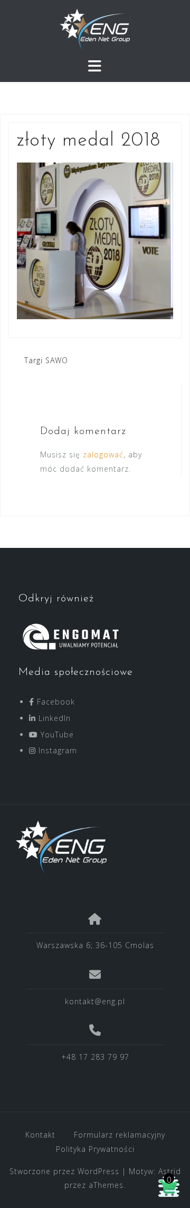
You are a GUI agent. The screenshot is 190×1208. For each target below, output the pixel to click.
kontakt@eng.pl (95, 1001)
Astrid (169, 1171)
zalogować (103, 454)
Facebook (54, 702)
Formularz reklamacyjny (119, 1135)
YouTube (56, 734)
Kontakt (40, 1135)
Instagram (56, 750)
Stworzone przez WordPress (64, 1171)
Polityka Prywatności (95, 1149)
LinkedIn (53, 718)
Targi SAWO (46, 360)
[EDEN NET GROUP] (91, 847)
